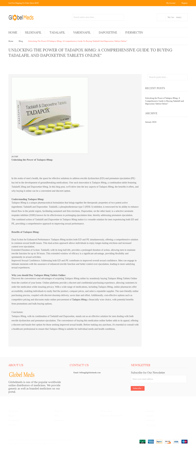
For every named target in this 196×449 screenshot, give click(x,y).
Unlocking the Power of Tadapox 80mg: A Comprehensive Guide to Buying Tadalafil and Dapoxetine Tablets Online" (164, 101)
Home (10, 41)
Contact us (58, 420)
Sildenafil (150, 411)
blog (71, 440)
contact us (61, 440)
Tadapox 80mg (79, 299)
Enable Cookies (22, 440)
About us (58, 411)
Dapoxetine (151, 425)
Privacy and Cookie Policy (43, 440)
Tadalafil (150, 416)
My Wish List (14, 420)
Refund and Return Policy (111, 416)
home (10, 440)
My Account (13, 411)
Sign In (11, 416)
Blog (21, 41)
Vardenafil (150, 420)
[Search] (121, 17)
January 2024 (150, 122)
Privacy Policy (106, 411)
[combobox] (98, 17)
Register (185, 3)
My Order (12, 425)
